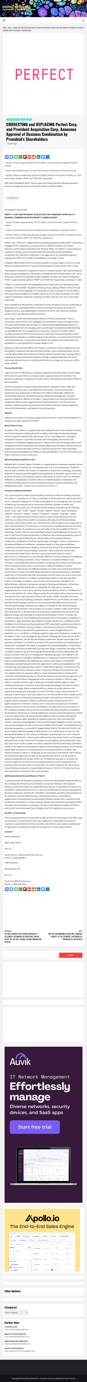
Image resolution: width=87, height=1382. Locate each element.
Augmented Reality (13, 119)
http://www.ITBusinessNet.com (17, 1329)
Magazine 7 (60, 1378)
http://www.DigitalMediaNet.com (17, 1344)
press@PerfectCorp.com (20, 881)
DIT (23, 119)
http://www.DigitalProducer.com (17, 1336)
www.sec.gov (68, 808)
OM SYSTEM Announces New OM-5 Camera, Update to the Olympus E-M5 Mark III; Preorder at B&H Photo (65, 935)
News (29, 119)
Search (71, 955)
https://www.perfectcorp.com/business (21, 454)
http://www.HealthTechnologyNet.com (20, 1351)
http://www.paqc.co (48, 485)
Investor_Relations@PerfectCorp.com (26, 855)
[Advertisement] (43, 909)
